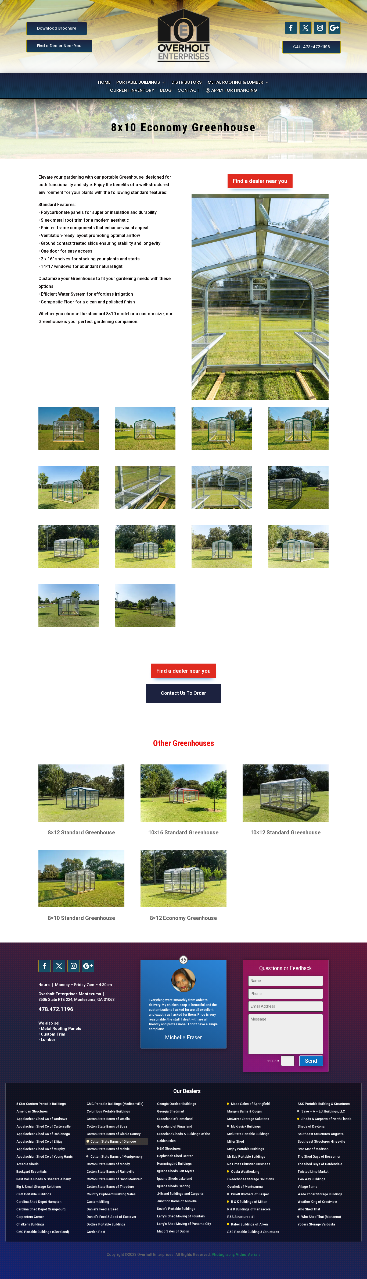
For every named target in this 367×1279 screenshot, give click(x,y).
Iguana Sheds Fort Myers (175, 1171)
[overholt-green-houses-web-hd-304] (145, 508)
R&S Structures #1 (241, 1217)
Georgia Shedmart (170, 1111)
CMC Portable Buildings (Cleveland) (42, 1232)
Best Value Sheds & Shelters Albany (43, 1179)
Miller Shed (235, 1141)
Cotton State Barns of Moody (108, 1164)
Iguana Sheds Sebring (173, 1186)
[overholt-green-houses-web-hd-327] (68, 449)
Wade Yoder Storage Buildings (320, 1194)
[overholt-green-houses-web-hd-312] (222, 449)
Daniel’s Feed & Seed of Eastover (111, 1217)
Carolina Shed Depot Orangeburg (41, 1209)
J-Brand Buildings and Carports (180, 1194)
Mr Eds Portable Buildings (246, 1156)
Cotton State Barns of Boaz (107, 1126)
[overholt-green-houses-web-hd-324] (145, 449)
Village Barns (307, 1187)
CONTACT (188, 90)
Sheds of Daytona (311, 1126)
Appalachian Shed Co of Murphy (40, 1149)
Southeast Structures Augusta (321, 1134)
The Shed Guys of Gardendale (320, 1164)
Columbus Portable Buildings (108, 1111)
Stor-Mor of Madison (313, 1149)
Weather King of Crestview (317, 1202)
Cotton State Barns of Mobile (108, 1149)
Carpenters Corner (30, 1217)
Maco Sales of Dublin (173, 1231)
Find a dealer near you (260, 181)
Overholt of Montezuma (245, 1187)
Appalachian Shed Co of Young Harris (44, 1156)
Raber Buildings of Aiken (249, 1224)
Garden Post (96, 1232)
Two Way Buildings (311, 1179)
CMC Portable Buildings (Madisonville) (115, 1104)
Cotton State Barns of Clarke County (114, 1134)
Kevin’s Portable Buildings (176, 1209)
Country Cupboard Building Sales (111, 1194)
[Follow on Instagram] (320, 28)
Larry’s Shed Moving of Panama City (184, 1224)
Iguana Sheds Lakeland (174, 1179)
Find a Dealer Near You (59, 45)
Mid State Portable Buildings (248, 1134)
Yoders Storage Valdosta (316, 1224)
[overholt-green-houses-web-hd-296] (68, 626)
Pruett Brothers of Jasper (250, 1194)
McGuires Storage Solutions (248, 1119)
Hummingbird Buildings (174, 1163)
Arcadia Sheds (27, 1164)
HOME (104, 82)
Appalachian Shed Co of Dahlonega (43, 1134)
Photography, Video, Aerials (236, 1254)
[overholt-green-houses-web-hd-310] (68, 508)
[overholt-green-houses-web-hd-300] (298, 508)
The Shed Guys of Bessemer (319, 1156)
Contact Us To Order (183, 693)
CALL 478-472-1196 (311, 46)
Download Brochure (56, 28)
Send (311, 1061)
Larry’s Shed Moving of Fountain (181, 1216)
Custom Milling (98, 1202)
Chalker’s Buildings (30, 1224)
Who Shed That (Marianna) (321, 1217)
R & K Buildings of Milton (249, 1202)
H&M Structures (169, 1148)
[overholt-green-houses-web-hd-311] (298, 449)
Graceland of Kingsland (174, 1126)
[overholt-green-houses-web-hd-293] (298, 567)
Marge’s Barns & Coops (244, 1111)
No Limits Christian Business (248, 1164)
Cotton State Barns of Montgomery (116, 1156)
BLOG (166, 90)
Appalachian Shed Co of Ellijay (39, 1141)
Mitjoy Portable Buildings (245, 1149)
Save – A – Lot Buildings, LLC (323, 1111)
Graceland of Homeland (175, 1119)
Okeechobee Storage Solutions (250, 1179)
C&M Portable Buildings (33, 1194)
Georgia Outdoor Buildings (176, 1104)
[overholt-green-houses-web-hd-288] (68, 567)
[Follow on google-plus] (334, 28)
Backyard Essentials (31, 1172)
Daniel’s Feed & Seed (102, 1209)
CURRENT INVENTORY (132, 90)
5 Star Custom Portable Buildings (41, 1104)
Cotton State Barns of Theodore (110, 1187)
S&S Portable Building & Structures (324, 1104)
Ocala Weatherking (245, 1172)
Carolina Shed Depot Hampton (39, 1202)
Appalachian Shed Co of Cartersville (43, 1126)
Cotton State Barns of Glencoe (113, 1141)
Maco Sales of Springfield (250, 1104)
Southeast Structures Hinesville (321, 1141)
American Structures (32, 1111)
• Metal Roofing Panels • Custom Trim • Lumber (59, 1034)
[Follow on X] (305, 28)
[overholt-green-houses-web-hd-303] (222, 508)
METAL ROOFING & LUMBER (235, 82)
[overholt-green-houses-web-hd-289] (145, 567)
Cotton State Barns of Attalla (108, 1119)
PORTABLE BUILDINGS (138, 82)
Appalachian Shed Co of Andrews (41, 1119)
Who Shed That (309, 1209)
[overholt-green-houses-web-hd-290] (222, 567)
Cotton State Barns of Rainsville (110, 1172)
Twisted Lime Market (313, 1172)
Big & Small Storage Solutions (38, 1187)
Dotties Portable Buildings (106, 1224)
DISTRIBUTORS (186, 82)
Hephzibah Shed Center (175, 1156)
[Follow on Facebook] (291, 28)
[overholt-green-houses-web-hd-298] (145, 626)
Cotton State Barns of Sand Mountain (114, 1179)
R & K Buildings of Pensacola (249, 1209)
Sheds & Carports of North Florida (326, 1119)
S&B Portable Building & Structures (253, 1232)
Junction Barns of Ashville (177, 1201)
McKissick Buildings (246, 1126)
